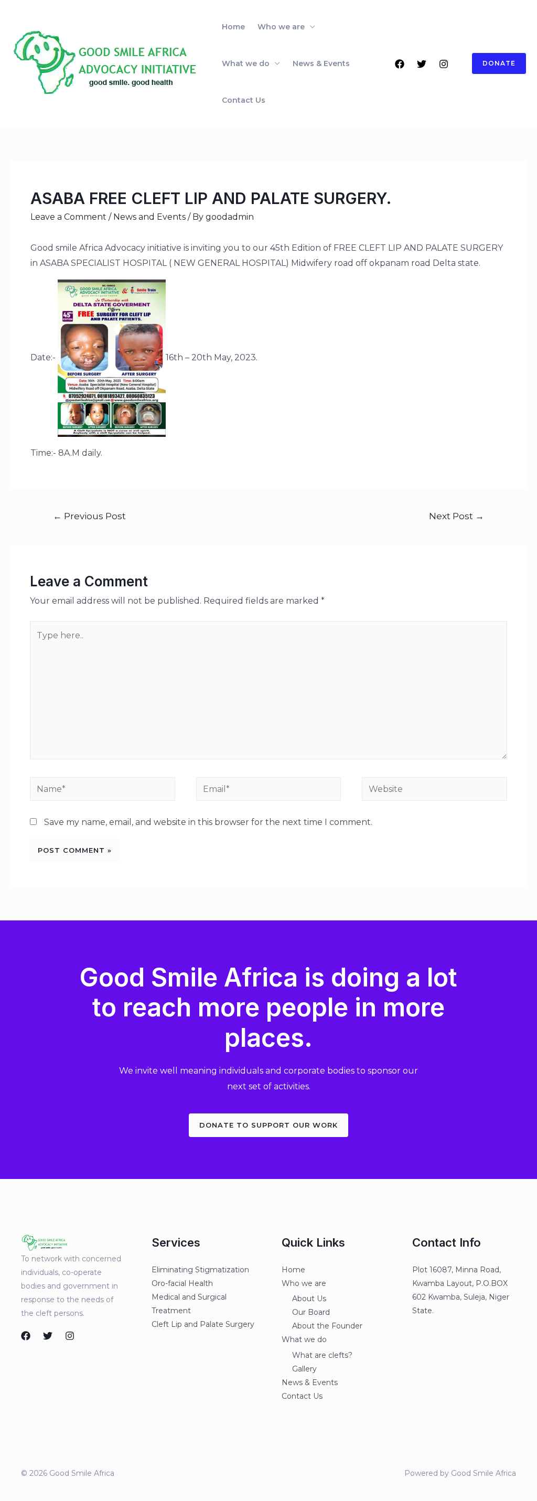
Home (233, 26)
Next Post (456, 515)
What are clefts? (322, 1355)
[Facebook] (399, 64)
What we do (246, 63)
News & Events (321, 63)
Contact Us (243, 100)
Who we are (281, 26)
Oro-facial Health (182, 1283)
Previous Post (89, 515)
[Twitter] (421, 64)
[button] (268, 1125)
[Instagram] (443, 64)
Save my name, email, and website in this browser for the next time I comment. (208, 822)
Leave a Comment (68, 217)
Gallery (304, 1369)
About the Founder (327, 1326)
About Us (309, 1298)
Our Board (311, 1312)
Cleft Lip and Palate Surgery (203, 1324)
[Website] (434, 791)
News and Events (149, 217)
